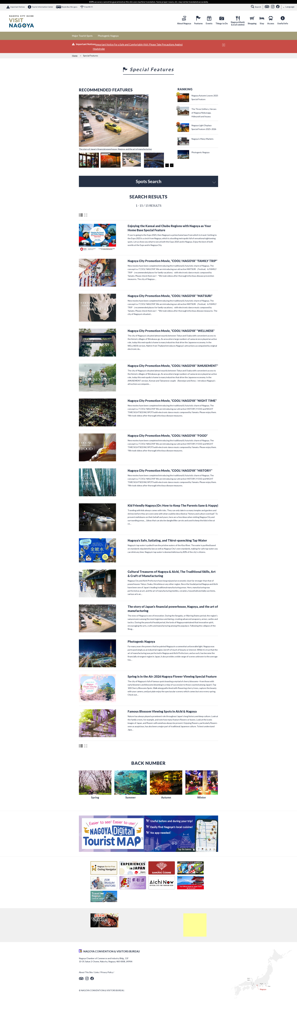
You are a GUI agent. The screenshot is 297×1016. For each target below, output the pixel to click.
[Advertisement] (195, 925)
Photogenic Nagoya (108, 35)
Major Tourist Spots (82, 35)
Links (96, 972)
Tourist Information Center (42, 7)
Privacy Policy (106, 972)
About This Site (86, 972)
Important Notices (17, 7)
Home (74, 55)
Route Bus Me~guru (69, 7)
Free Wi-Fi (88, 7)
